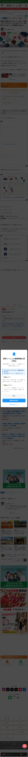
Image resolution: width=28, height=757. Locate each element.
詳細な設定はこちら (14, 404)
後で (14, 396)
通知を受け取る (14, 400)
